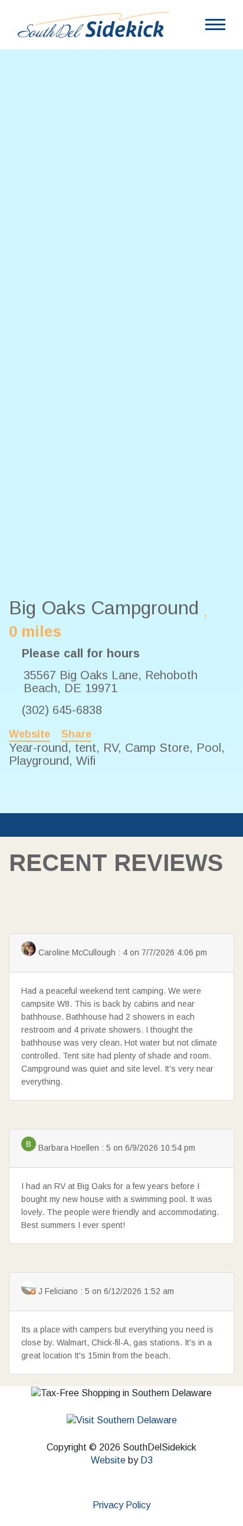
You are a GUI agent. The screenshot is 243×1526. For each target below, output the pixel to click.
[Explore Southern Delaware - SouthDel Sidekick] (93, 24)
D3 (146, 1460)
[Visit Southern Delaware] (122, 1420)
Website (29, 734)
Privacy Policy (121, 1505)
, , (111, 682)
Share (76, 734)
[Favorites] (206, 609)
